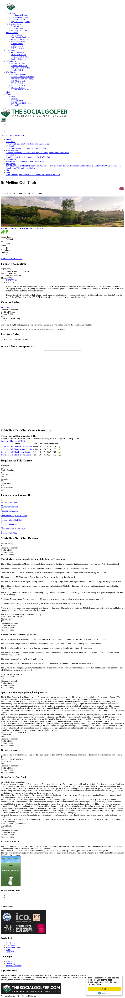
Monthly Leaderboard (19, 39)
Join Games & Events (19, 15)
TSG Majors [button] (11, 72)
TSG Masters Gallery (19, 81)
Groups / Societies (41, 153)
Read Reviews (6, 307)
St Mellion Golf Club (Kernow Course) (16, 449)
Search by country (26, 157)
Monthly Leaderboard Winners (22, 77)
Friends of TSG (17, 70)
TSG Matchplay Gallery (20, 90)
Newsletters (64, 153)
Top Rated (47, 157)
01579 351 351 (12, 280)
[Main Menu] (3, 120)
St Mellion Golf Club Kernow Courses (16, 452)
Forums (19, 153)
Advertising (10, 963)
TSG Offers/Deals (13, 947)
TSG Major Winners (18, 74)
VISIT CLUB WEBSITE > (11, 259)
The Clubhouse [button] (12, 150)
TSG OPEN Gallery (18, 85)
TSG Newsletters (17, 48)
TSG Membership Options (21, 103)
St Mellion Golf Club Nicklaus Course (16, 455)
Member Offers (27, 161)
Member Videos (17, 46)
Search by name (12, 157)
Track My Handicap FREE (13, 441)
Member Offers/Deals (19, 66)
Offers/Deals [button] (11, 61)
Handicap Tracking (23, 148)
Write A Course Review (20, 57)
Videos (57, 153)
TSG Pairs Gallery (18, 88)
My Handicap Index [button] (13, 24)
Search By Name (17, 52)
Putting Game (44, 144)
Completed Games (18, 19)
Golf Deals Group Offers (20, 68)
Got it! (104, 988)
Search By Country (18, 55)
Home (8, 139)
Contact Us (15, 105)
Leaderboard (11, 153)
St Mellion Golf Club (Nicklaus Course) (16, 446)
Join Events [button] (10, 13)
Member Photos (17, 44)
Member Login (7, 135)
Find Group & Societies (20, 37)
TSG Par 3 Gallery (18, 83)
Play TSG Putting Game (20, 22)
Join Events (10, 144)
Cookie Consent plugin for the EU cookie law (104, 993)
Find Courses (11, 945)
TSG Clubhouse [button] (12, 33)
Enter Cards (10, 148)
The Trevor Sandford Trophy (22, 79)
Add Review (38, 157)
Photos (51, 153)
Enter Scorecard (17, 26)
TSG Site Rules (17, 101)
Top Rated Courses (18, 59)
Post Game (19, 144)
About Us (14, 99)
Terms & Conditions (13, 966)
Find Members (16, 35)
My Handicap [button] (11, 146)
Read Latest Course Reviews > (22, 228)
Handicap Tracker (18, 28)
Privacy (9, 961)
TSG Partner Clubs (18, 63)
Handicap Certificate (19, 30)
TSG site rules (24, 175)
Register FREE (20, 135)
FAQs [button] (8, 94)
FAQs (13, 96)
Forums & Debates (18, 41)
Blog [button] (8, 92)
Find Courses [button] (11, 50)
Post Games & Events (19, 17)
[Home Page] (34, 117)
